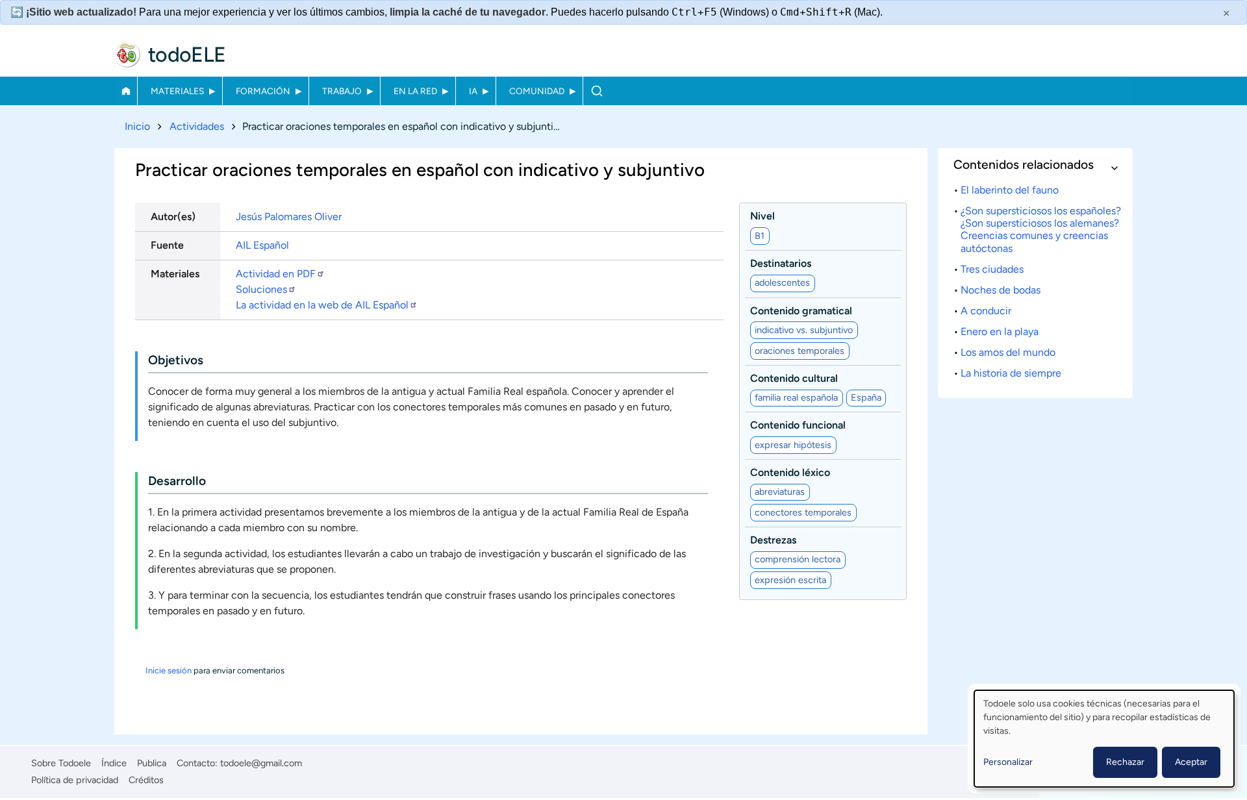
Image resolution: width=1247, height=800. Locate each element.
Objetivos (175, 360)
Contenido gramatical (801, 311)
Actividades (197, 126)
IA (473, 91)
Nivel (762, 216)
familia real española (796, 397)
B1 (759, 236)
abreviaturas (780, 491)
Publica (151, 763)
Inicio (125, 90)
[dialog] (1104, 738)
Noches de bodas (1000, 290)
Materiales (177, 91)
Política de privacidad (74, 780)
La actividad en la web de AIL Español (322, 305)
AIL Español (262, 245)
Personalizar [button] (1008, 762)
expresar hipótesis (793, 445)
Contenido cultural (794, 378)
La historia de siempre (1011, 373)
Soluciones (261, 289)
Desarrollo (177, 480)
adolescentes (782, 282)
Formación (263, 91)
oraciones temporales (799, 350)
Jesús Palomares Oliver (289, 216)
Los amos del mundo (1008, 352)
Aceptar (1191, 762)
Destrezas (773, 540)
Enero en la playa (1000, 331)
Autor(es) (173, 216)
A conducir (986, 311)
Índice (114, 763)
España (866, 397)
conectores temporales (803, 512)
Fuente (167, 245)
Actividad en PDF (276, 274)
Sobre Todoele (61, 763)
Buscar (596, 90)
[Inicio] (127, 55)
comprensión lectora (797, 559)
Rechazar (1125, 762)
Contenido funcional (798, 425)
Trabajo (342, 91)
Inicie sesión (168, 670)
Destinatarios (780, 263)
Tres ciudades (992, 269)
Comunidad (536, 91)
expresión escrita (790, 580)
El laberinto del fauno (1010, 190)
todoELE (187, 54)
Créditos (146, 780)
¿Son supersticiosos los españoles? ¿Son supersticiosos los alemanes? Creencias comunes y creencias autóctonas (1041, 230)
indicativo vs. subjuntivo (804, 330)
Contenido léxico (790, 472)
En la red (415, 91)
